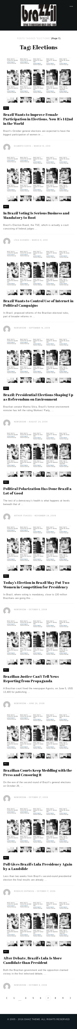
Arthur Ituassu (23, 515)
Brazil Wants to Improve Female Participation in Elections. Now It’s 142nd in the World (38, 119)
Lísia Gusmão (21, 240)
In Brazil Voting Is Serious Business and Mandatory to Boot (36, 215)
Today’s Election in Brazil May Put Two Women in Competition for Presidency (36, 584)
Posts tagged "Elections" (34, 38)
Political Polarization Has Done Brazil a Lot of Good (37, 491)
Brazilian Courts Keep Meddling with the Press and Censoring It (37, 772)
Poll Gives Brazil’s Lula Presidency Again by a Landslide (37, 866)
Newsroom (20, 328)
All (6, 108)
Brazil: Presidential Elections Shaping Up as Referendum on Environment (38, 397)
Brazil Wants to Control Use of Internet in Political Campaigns (38, 303)
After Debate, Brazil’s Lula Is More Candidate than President (32, 960)
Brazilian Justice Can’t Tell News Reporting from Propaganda (31, 678)
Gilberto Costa (23, 146)
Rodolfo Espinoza (24, 891)
